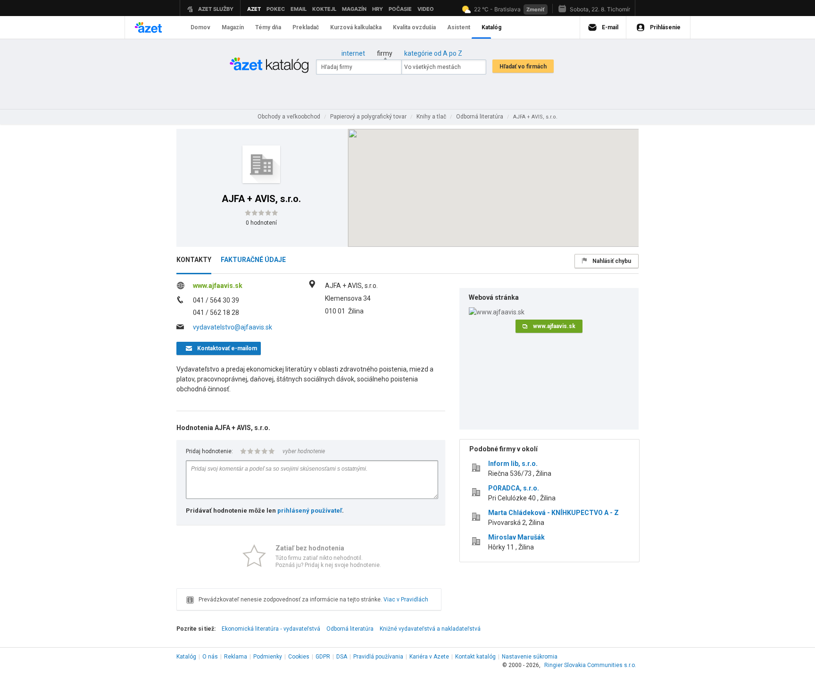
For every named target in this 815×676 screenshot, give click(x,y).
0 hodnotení (261, 223)
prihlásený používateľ (309, 510)
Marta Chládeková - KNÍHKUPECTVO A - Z (553, 512)
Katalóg (186, 656)
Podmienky (267, 656)
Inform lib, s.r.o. (513, 463)
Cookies (298, 656)
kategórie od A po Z (433, 53)
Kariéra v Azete (429, 656)
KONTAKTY (193, 259)
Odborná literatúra (350, 628)
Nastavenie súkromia (529, 656)
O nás (210, 656)
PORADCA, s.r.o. (513, 488)
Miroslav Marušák (516, 537)
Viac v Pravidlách (405, 599)
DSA (341, 656)
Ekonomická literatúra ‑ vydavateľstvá (271, 628)
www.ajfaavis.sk (217, 285)
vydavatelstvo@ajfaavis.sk (232, 327)
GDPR (323, 656)
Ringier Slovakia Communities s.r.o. (590, 665)
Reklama (235, 656)
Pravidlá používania (378, 656)
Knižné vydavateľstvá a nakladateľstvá (430, 628)
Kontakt (475, 656)
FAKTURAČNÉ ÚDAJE (253, 259)
